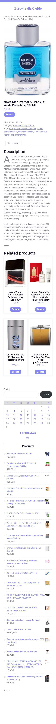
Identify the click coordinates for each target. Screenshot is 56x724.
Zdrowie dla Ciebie (28, 8)
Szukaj (7, 389)
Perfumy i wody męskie (21, 16)
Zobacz (9, 114)
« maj (27, 438)
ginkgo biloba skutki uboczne (22, 128)
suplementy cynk (18, 135)
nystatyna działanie (24, 131)
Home (6, 16)
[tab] (13, 143)
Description (13, 143)
